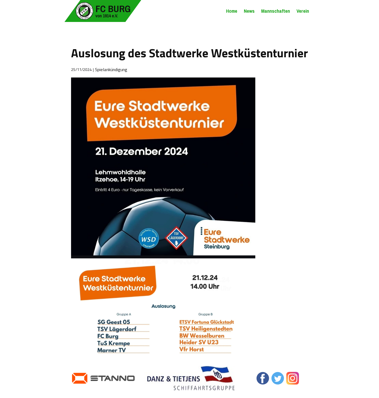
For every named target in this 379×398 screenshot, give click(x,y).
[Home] (84, 11)
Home (231, 11)
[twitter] (277, 378)
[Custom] (292, 378)
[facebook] (262, 378)
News (249, 11)
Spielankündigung (111, 69)
